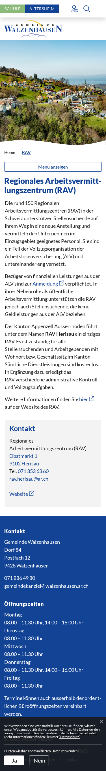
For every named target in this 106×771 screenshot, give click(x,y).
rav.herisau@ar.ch (28, 479)
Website (21, 494)
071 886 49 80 (19, 578)
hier (86, 399)
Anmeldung (48, 283)
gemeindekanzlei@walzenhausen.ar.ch (46, 586)
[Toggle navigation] (97, 8)
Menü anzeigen (53, 166)
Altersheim (42, 8)
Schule (12, 8)
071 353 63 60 (33, 471)
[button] (87, 8)
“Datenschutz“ (69, 737)
